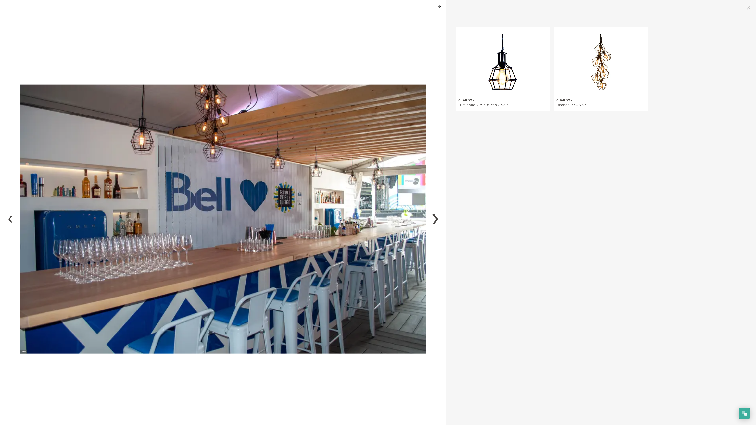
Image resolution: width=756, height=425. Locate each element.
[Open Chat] (744, 413)
